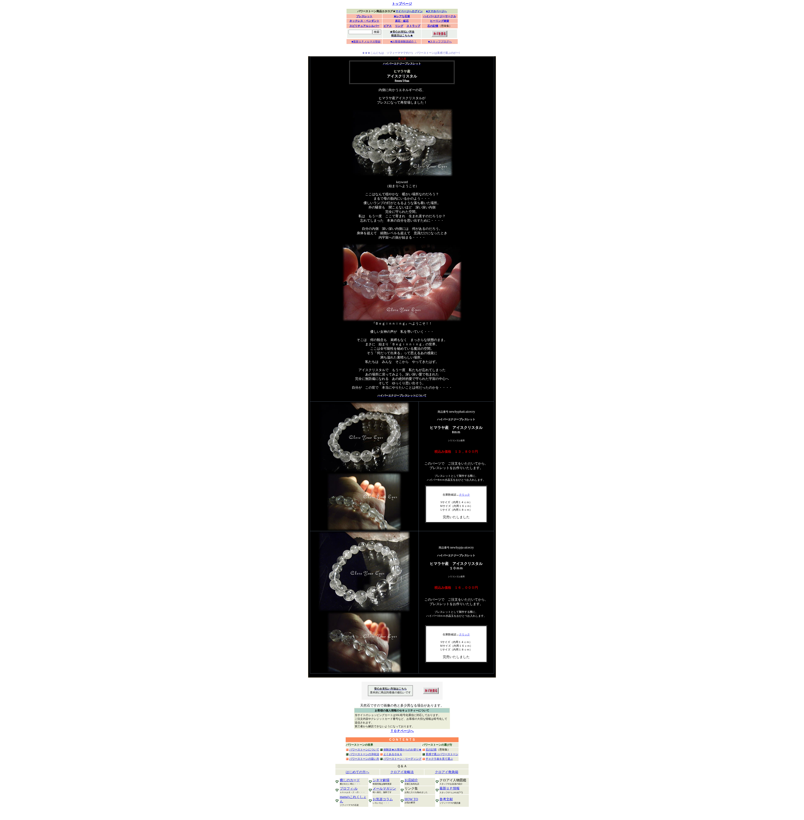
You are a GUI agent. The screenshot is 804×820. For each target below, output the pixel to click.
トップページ (402, 3)
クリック (464, 494)
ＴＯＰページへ (402, 731)
